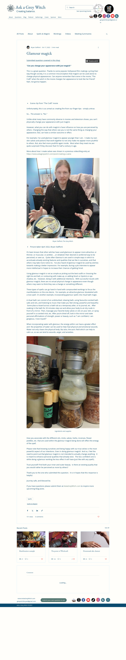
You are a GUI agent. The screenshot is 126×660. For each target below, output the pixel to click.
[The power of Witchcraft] (63, 598)
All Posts (20, 34)
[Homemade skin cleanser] (95, 598)
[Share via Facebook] (27, 569)
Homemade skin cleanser (91, 609)
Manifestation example (27, 609)
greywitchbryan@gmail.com (26, 658)
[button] (107, 34)
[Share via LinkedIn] (37, 569)
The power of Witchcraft (59, 609)
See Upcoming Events (84, 11)
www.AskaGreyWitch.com (26, 655)
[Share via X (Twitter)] (32, 569)
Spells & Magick (43, 34)
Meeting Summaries (83, 34)
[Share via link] (42, 569)
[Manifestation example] (31, 598)
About (30, 34)
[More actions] (98, 47)
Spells (30, 557)
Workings (57, 34)
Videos (68, 34)
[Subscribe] (117, 16)
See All (107, 586)
